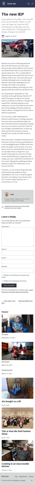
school (15, 208)
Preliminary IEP (7, 370)
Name (4, 249)
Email (4, 258)
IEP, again (5, 334)
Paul (12, 194)
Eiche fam (11, 4)
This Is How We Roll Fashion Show (16, 432)
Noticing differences (25, 301)
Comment (5, 226)
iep (12, 208)
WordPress (16, 480)
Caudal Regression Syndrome (12, 206)
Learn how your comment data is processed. (17, 291)
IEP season (5, 362)
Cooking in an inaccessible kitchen (15, 465)
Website (4, 266)
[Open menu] (29, 4)
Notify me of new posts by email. (15, 281)
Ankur (23, 480)
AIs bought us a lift (11, 401)
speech (19, 208)
